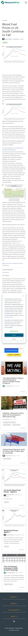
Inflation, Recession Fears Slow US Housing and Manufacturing (13, 415)
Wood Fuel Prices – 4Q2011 (11, 531)
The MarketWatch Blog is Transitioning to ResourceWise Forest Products (13, 380)
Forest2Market (8, 386)
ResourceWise (6, 419)
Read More (22, 391)
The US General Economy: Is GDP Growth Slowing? (11, 568)
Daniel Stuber (8, 39)
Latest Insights (13, 610)
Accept (14, 335)
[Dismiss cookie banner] (23, 296)
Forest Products (16, 425)
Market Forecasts (8, 584)
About (13, 616)
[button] (26, 2)
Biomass (5, 42)
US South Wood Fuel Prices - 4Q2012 (12, 491)
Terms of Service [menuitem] (9, 628)
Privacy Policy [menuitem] (19, 628)
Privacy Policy (9, 317)
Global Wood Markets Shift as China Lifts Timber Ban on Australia (14, 451)
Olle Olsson (5, 272)
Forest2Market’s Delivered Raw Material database (12, 150)
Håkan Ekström (9, 455)
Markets (13, 597)
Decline (14, 339)
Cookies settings (14, 331)
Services (13, 603)
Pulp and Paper (7, 425)
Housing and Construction (9, 422)
